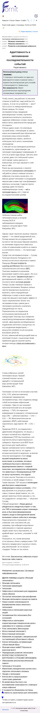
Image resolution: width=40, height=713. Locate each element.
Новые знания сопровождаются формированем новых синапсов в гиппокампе (16, 604)
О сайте (23, 20)
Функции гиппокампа (11, 583)
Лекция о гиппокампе (11, 674)
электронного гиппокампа (23, 171)
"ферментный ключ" (25, 277)
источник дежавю (23, 282)
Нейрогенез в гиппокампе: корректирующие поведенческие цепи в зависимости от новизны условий (18, 623)
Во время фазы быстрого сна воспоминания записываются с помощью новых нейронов (19, 684)
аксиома (7, 74)
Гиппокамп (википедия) (12, 586)
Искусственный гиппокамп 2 (14, 631)
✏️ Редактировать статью (28, 31)
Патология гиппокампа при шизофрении (19, 596)
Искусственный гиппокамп (13, 634)
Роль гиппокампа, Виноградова (15, 628)
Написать (5, 709)
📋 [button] (3, 28)
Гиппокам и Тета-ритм (11, 666)
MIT (27, 269)
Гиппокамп (6, 588)
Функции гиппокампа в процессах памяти (19, 599)
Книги (17, 20)
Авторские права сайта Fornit (25, 708)
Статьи (12, 20)
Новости (5, 20)
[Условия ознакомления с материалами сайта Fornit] (36, 16)
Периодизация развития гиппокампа (17, 653)
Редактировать (20, 67)
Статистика (24, 710)
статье (21, 480)
